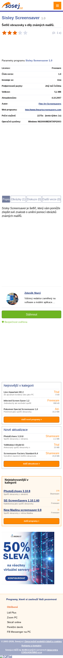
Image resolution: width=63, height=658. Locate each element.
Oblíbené (12, 607)
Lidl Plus (11, 612)
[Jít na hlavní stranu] (12, 8)
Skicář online (14, 622)
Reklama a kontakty (31, 646)
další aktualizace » (31, 464)
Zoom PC (12, 617)
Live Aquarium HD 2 (14, 392)
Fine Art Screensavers (50, 104)
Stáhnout (31, 314)
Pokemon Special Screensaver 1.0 (21, 409)
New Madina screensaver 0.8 (22, 510)
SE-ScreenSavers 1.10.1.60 (21, 500)
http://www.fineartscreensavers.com (43, 110)
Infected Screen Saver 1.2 (16, 401)
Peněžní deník (15, 627)
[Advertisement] (33, 45)
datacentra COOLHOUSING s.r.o (39, 651)
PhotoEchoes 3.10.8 (13, 436)
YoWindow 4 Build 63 (14, 445)
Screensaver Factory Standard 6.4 (21, 453)
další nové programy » (31, 419)
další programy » (31, 521)
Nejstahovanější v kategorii (16, 481)
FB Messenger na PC (19, 631)
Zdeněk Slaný (32, 293)
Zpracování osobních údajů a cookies (43, 641)
